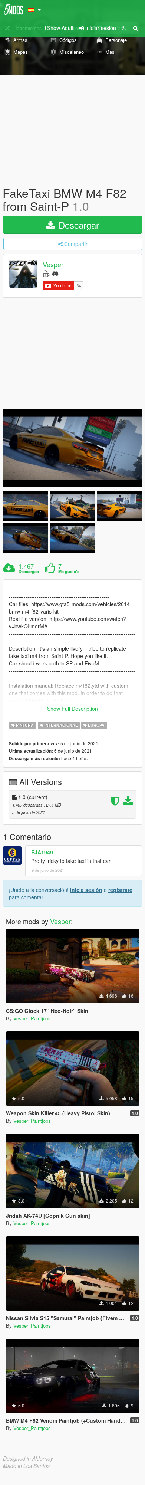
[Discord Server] (55, 273)
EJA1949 (42, 852)
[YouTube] (46, 273)
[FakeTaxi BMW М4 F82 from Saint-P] (72, 448)
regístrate (120, 889)
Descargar (77, 224)
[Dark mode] (124, 28)
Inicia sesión (86, 889)
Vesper (53, 264)
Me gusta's (68, 571)
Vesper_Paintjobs (32, 1018)
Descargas (29, 571)
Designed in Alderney (28, 1458)
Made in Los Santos (26, 1465)
